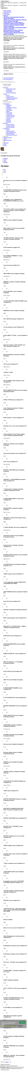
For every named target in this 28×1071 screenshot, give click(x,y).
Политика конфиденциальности (14, 1068)
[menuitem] (13, 77)
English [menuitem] (9, 77)
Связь (4, 161)
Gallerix (7, 1062)
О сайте (10, 1065)
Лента (4, 159)
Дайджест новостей (8, 74)
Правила (13, 1067)
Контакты (14, 1065)
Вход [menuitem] (4, 79)
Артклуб (7, 101)
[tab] (4, 171)
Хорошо (22, 1022)
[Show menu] (9, 1)
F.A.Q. (6, 1065)
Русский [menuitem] (5, 77)
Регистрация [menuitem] (9, 79)
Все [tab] (4, 169)
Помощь (3, 1065)
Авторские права (5, 1069)
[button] (7, 10)
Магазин (5, 162)
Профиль (5, 158)
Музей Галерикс (7, 85)
